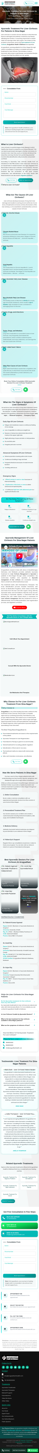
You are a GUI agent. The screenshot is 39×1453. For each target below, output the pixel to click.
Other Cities (5, 1401)
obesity (25, 300)
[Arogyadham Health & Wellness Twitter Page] (7, 1367)
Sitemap (8, 1446)
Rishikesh (28, 1430)
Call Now (30, 3)
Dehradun (18, 1430)
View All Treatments (8, 1201)
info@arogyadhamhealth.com (14, 1048)
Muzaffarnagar (11, 1430)
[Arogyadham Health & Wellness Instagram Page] (11, 1367)
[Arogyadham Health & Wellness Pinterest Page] (23, 1367)
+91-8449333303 (9, 1380)
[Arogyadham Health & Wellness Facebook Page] (3, 1367)
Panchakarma (6, 1395)
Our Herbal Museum (8, 1419)
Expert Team (6, 1413)
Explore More (20, 607)
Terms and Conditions (27, 1446)
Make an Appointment (25, 180)
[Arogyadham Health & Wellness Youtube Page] (15, 1367)
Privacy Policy (15, 1446)
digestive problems (26, 175)
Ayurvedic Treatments (8, 1387)
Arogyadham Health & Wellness (23, 1442)
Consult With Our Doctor (16, 526)
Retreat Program (7, 1393)
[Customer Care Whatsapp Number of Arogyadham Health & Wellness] (25, 389)
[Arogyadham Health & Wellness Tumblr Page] (19, 1367)
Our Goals (5, 1411)
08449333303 (9, 1042)
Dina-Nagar (25, 16)
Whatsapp (34, 1450)
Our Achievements (7, 1416)
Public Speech (6, 1422)
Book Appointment (19, 122)
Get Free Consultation (19, 1450)
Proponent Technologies (26, 1440)
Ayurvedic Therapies (8, 1390)
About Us (4, 1408)
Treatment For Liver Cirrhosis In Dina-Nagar (19, 19)
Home (10, 16)
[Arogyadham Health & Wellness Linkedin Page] (27, 1367)
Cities (16, 16)
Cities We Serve (7, 1398)
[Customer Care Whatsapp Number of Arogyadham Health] (29, 906)
